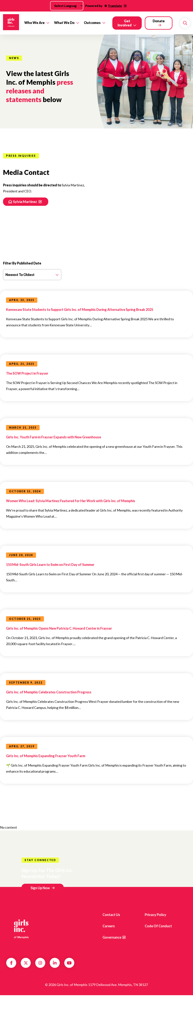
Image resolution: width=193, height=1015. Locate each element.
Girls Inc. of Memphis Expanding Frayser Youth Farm (45, 756)
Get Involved (125, 23)
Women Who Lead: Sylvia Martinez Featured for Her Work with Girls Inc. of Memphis (70, 501)
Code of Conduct (158, 926)
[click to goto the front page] (21, 929)
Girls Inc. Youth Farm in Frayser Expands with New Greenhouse (53, 437)
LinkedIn (55, 963)
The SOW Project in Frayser (27, 373)
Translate (115, 6)
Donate (159, 21)
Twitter (26, 963)
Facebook (11, 963)
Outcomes (92, 23)
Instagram (40, 963)
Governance (112, 937)
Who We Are (34, 23)
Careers (109, 926)
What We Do (64, 23)
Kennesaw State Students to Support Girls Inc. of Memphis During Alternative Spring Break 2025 (79, 309)
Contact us (111, 915)
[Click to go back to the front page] (11, 23)
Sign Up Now (40, 888)
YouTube (69, 963)
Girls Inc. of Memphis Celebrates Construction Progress (48, 692)
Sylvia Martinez (25, 202)
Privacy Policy (155, 915)
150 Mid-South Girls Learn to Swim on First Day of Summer (50, 564)
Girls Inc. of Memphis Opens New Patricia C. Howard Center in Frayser (59, 628)
